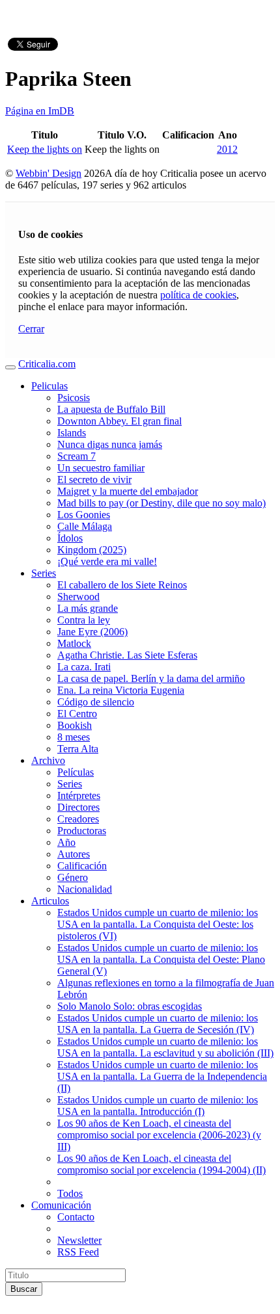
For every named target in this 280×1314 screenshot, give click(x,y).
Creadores (78, 818)
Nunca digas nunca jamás (109, 444)
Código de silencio (95, 701)
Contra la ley (83, 619)
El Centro (77, 713)
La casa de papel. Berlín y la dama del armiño (151, 678)
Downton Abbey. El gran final (119, 421)
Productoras (81, 830)
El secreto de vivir (94, 479)
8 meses (73, 736)
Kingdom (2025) (91, 549)
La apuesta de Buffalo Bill (111, 409)
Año (66, 842)
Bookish (74, 725)
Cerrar (31, 328)
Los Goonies (83, 514)
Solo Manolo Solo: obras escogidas (129, 1006)
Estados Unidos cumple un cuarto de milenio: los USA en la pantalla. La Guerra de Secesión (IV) (157, 1023)
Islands (71, 432)
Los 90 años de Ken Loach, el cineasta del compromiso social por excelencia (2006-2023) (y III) (159, 1135)
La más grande (87, 608)
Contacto (75, 1216)
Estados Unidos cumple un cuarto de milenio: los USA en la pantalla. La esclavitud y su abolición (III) (165, 1047)
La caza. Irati (84, 666)
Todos (70, 1193)
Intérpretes (78, 795)
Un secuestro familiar (101, 467)
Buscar (23, 1289)
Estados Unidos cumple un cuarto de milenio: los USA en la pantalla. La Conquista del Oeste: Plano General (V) (161, 959)
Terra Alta (77, 748)
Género (72, 877)
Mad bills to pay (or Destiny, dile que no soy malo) (161, 502)
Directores (78, 807)
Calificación (82, 865)
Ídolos (70, 538)
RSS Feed (78, 1251)
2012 (227, 149)
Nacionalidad (84, 889)
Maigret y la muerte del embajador (127, 491)
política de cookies (198, 294)
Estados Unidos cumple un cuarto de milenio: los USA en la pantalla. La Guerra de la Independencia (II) (162, 1076)
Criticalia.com (47, 363)
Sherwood (78, 596)
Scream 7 (76, 456)
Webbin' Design (48, 173)
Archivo (48, 760)
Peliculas (49, 385)
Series (43, 573)
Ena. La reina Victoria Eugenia (120, 690)
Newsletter (79, 1240)
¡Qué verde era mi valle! (107, 561)
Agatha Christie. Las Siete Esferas (127, 655)
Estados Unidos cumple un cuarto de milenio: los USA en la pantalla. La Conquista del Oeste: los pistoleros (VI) (157, 924)
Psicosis (73, 397)
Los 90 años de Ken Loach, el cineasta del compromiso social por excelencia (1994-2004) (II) (161, 1164)
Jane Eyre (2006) (92, 631)
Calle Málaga (84, 526)
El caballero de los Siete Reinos (122, 584)
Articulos (50, 900)
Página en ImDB (39, 110)
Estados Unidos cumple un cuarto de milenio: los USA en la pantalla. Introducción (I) (157, 1105)
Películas (75, 772)
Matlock (74, 643)
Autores (73, 854)
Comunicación (61, 1205)
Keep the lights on (44, 149)
